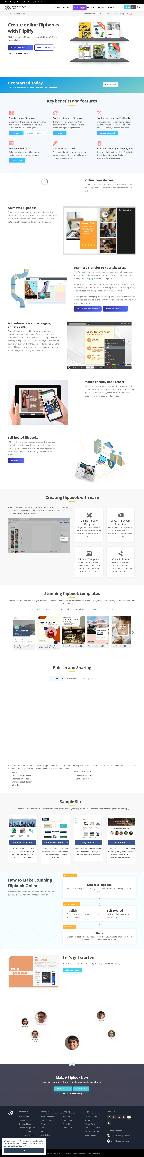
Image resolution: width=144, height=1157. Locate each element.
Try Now (15, 133)
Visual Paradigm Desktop (32, 2)
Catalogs (80, 609)
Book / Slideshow (48, 1116)
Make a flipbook (63, 1089)
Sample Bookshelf (107, 133)
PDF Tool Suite (24, 1116)
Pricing (120, 7)
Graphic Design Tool (27, 1128)
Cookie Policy (24, 1146)
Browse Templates (34, 133)
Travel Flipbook (56, 678)
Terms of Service (92, 1116)
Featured (36, 609)
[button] (67, 7)
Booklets (49, 609)
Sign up (127, 7)
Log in (133, 7)
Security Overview (92, 1131)
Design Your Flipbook (92, 13)
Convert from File (44, 47)
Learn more (17, 160)
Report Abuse (90, 1135)
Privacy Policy (90, 1124)
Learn (43, 1128)
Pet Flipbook (72, 678)
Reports (109, 609)
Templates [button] (111, 7)
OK (24, 1150)
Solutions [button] (101, 7)
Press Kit (66, 1124)
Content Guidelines (92, 1128)
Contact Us (67, 1128)
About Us (66, 1116)
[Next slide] (133, 633)
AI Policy (88, 1120)
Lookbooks (94, 609)
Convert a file (81, 1089)
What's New (68, 1120)
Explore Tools (110, 85)
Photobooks (65, 609)
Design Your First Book (20, 47)
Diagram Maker (25, 1124)
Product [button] (58, 7)
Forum (43, 1124)
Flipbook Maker (25, 1120)
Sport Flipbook (87, 678)
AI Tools (79, 7)
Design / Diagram (48, 1120)
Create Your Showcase (115, 309)
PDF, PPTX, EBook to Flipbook (117, 13)
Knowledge (45, 1135)
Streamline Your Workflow (87, 309)
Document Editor (26, 1131)
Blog (42, 1131)
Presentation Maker (27, 1135)
